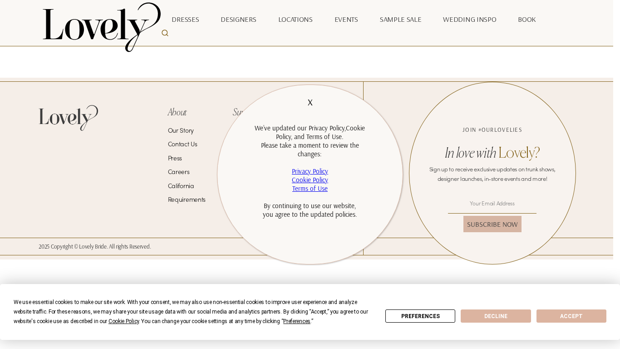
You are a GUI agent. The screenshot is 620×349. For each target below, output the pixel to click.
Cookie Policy (310, 179)
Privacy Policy (310, 171)
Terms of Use (310, 188)
